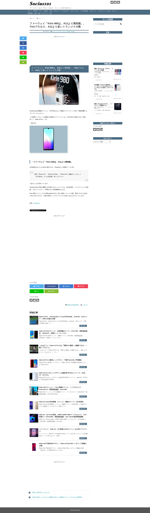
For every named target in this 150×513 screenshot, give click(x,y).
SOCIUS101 (77, 510)
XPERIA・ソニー (37, 11)
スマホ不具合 (84, 11)
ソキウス (85, 305)
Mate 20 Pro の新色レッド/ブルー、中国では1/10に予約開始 (60, 360)
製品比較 (30, 13)
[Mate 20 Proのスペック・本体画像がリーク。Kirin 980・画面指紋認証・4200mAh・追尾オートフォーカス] (34, 334)
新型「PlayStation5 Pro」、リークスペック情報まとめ (103, 104)
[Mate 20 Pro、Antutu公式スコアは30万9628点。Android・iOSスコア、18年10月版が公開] (34, 320)
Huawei (73, 31)
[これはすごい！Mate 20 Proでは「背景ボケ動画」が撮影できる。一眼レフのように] (34, 349)
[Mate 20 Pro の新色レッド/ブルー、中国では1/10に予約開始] (34, 363)
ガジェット (57, 11)
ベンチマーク (101, 11)
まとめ (108, 11)
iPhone (46, 11)
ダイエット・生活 (47, 13)
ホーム (30, 11)
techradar (37, 203)
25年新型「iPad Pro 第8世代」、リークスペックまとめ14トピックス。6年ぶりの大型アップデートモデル (103, 87)
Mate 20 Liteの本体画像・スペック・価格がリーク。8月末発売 (61, 402)
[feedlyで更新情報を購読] (115, 2)
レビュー (114, 11)
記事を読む (83, 326)
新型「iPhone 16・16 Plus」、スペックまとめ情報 (103, 69)
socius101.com (99, 79)
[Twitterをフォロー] (112, 2)
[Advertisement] (59, 50)
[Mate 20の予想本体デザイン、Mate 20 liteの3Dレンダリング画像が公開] (34, 447)
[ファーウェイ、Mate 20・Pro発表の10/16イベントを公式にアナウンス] (34, 432)
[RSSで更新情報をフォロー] (118, 2)
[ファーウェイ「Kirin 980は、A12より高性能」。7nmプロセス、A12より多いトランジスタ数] (23, 48)
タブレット (93, 11)
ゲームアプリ (65, 11)
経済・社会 (37, 13)
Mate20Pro (75, 305)
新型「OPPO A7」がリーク (41, 492)
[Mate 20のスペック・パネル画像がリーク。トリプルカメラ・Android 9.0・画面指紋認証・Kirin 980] (34, 390)
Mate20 (69, 305)
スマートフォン (74, 11)
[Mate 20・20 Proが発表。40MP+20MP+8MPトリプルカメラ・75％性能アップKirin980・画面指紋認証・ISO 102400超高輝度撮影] (34, 418)
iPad (51, 11)
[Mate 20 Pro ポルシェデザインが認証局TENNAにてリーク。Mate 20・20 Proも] (34, 376)
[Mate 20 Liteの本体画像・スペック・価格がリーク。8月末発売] (34, 405)
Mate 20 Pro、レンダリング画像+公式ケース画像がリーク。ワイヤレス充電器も (57, 497)
